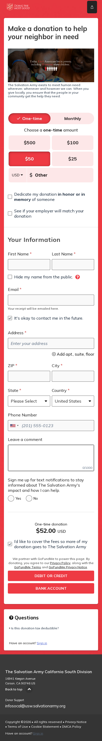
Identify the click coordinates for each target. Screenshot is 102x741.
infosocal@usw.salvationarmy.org (35, 705)
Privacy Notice (76, 722)
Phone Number (22, 414)
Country (59, 390)
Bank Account (51, 588)
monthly (72, 118)
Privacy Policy (60, 563)
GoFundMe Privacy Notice (68, 567)
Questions (26, 617)
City (56, 365)
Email (13, 289)
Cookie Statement (45, 726)
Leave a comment (25, 439)
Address (16, 332)
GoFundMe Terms (27, 567)
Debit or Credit (51, 575)
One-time (32, 118)
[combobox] (14, 425)
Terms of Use (18, 726)
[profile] (74, 7)
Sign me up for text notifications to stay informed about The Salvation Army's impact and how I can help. (46, 485)
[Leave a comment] (51, 458)
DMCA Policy (71, 726)
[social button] (92, 7)
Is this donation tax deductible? (35, 628)
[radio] (32, 118)
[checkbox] (51, 197)
